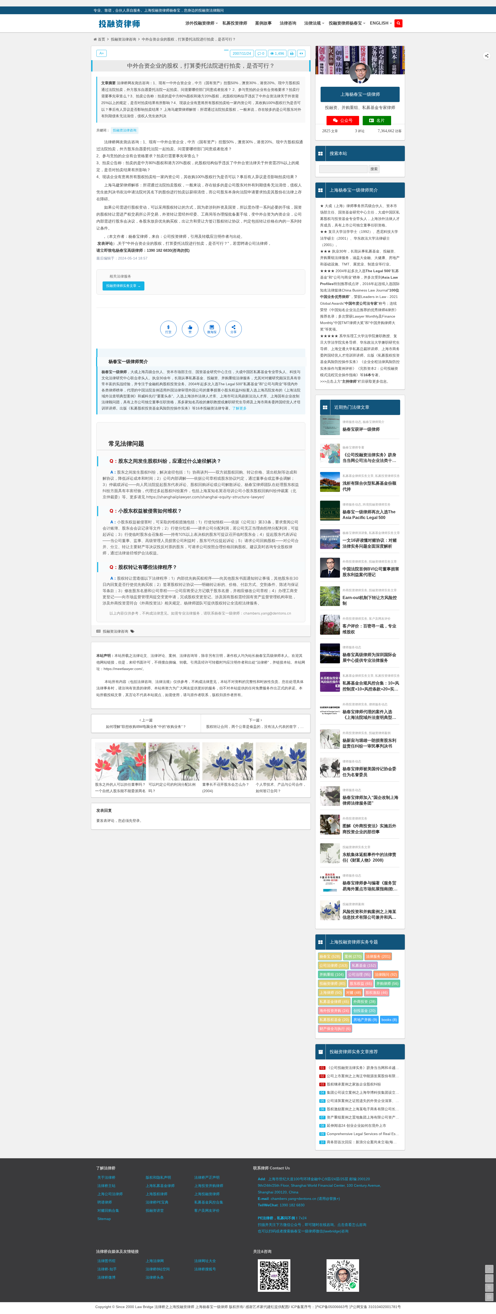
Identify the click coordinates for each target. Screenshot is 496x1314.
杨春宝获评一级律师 (361, 429)
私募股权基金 (334, 1020)
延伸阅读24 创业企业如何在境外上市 (356, 1125)
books (389, 1020)
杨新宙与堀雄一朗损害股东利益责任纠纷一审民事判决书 (369, 743)
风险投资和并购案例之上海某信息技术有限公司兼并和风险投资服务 (369, 914)
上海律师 (331, 992)
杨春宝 (330, 956)
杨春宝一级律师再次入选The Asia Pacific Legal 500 (369, 515)
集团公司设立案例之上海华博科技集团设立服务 (365, 1092)
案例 (353, 956)
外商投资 (364, 1002)
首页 (101, 39)
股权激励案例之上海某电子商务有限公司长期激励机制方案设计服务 (381, 1109)
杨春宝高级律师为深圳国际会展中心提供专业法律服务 (369, 657)
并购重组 (332, 974)
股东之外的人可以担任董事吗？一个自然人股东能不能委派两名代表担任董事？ (120, 790)
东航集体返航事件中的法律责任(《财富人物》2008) (369, 857)
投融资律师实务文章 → (123, 286)
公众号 (346, 120)
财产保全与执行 (335, 1029)
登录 (136, 821)
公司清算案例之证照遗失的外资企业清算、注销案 (366, 1101)
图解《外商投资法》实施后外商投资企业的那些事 (369, 829)
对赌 (353, 992)
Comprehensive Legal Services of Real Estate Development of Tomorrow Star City (394, 1134)
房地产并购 (365, 1020)
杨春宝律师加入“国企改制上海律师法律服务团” (370, 800)
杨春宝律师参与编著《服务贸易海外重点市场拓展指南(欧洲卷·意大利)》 (370, 886)
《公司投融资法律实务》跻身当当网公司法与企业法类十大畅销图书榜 (369, 458)
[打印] (292, 53)
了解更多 (239, 408)
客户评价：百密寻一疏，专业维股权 (369, 629)
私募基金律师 (334, 1002)
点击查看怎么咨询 (351, 1225)
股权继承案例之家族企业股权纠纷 (354, 1084)
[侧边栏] (301, 53)
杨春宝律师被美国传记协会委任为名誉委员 (369, 772)
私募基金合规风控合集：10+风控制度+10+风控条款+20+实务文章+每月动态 (371, 686)
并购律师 (387, 983)
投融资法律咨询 (123, 39)
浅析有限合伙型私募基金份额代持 (369, 486)
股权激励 (377, 992)
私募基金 (364, 965)
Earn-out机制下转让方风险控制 (370, 600)
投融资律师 (332, 983)
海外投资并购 (334, 1011)
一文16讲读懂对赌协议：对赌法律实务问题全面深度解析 (370, 543)
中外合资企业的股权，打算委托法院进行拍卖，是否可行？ (201, 65)
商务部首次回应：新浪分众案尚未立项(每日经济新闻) (370, 1142)
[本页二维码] (489, 1297)
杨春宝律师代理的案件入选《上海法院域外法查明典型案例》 (369, 715)
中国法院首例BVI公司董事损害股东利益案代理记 (371, 572)
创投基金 (364, 1011)
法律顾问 (386, 974)
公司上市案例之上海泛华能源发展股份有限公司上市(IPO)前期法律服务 (383, 1076)
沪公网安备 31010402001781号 (375, 1307)
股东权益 (361, 983)
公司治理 (359, 974)
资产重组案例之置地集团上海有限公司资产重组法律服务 (372, 1117)
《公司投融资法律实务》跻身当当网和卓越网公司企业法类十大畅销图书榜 (386, 1068)
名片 (380, 120)
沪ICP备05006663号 (331, 1307)
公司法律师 (333, 965)
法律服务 (378, 956)
